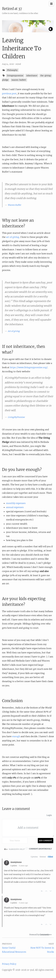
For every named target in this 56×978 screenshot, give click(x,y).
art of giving (12, 237)
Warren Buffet (14, 205)
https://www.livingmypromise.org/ (29, 367)
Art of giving (14, 331)
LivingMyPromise (16, 417)
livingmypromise (15, 75)
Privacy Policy (9, 964)
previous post (9, 93)
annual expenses (15, 507)
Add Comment (45, 840)
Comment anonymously (40, 849)
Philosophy (12, 70)
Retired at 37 (12, 8)
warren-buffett (19, 80)
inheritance (31, 75)
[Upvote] (46, 891)
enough (16, 736)
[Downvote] (51, 891)
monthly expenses (16, 503)
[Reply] (42, 891)
